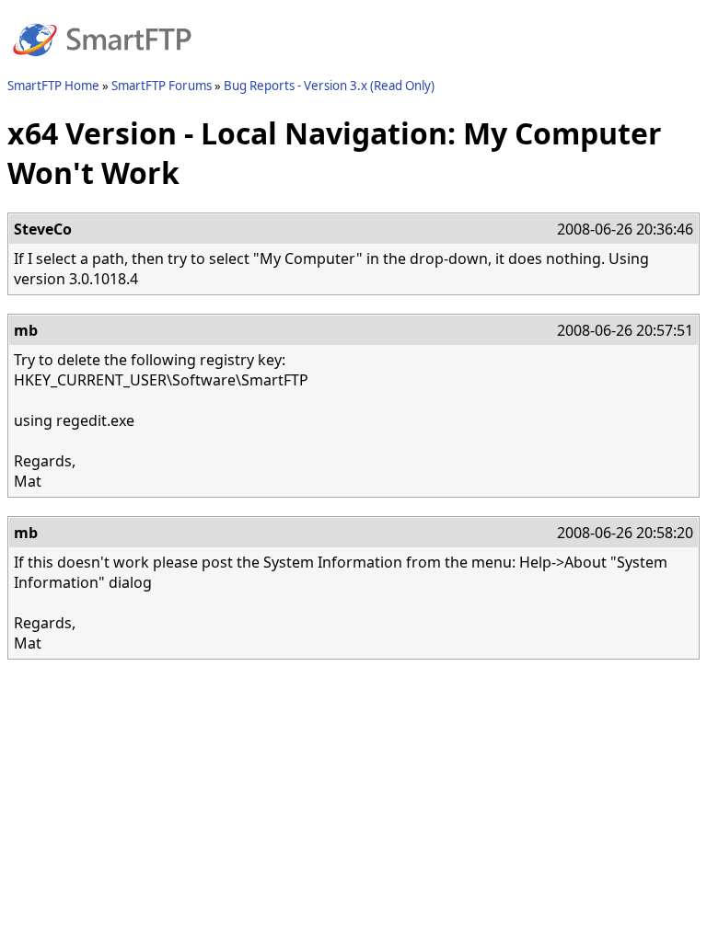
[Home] (102, 67)
